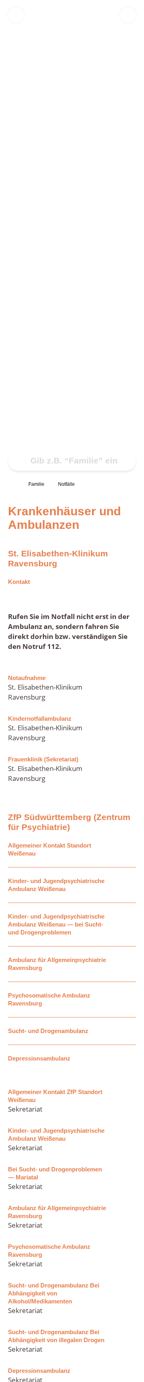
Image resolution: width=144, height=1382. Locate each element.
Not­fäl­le (66, 484)
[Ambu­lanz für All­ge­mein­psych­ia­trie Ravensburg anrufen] (126, 1217)
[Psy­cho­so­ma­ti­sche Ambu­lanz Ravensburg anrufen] (126, 1256)
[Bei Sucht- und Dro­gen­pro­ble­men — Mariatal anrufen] (126, 1178)
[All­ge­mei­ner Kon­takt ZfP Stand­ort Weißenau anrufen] (126, 1101)
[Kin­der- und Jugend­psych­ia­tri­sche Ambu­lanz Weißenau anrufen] (126, 1140)
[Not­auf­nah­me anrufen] (126, 688)
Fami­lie (36, 484)
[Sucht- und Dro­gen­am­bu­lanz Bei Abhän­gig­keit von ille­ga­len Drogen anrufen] (126, 1341)
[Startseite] (11, 484)
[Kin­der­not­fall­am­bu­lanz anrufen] (126, 729)
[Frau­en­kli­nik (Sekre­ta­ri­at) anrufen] (126, 769)
